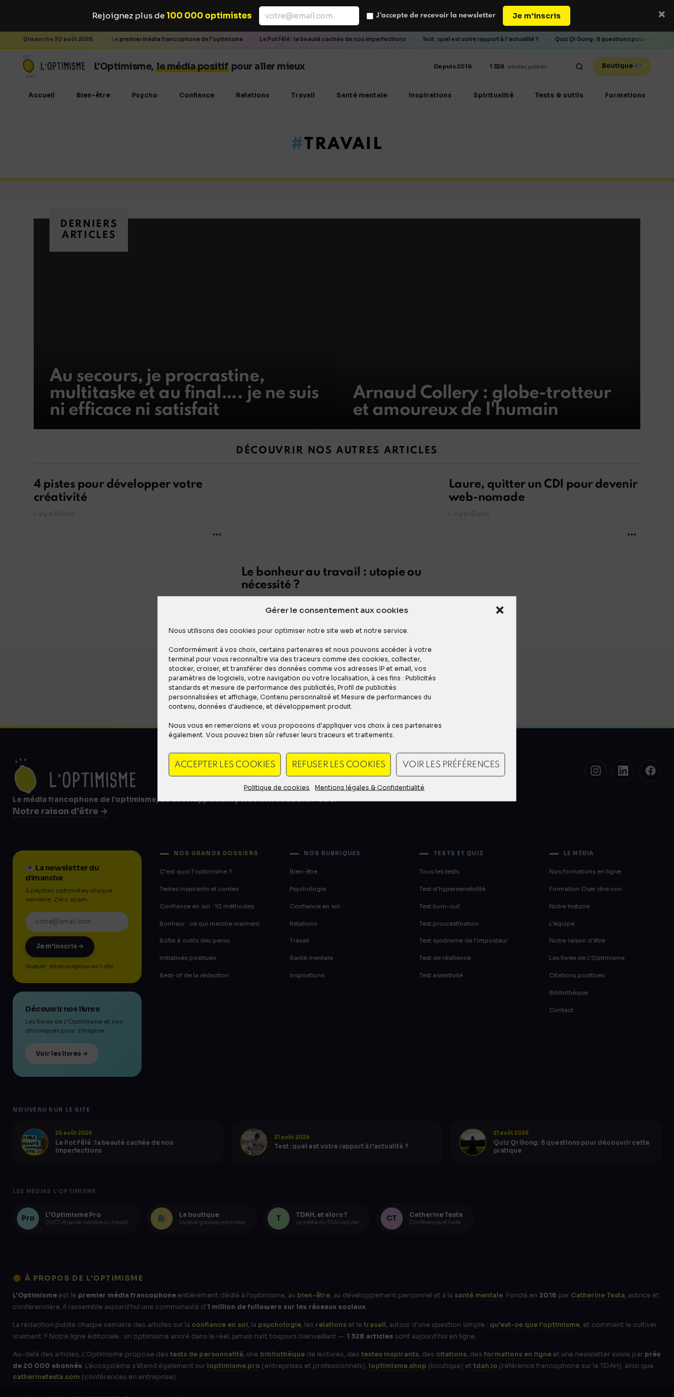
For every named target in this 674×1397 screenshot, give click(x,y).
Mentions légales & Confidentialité (369, 787)
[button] (500, 610)
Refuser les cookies (338, 764)
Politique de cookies (277, 787)
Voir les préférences (451, 764)
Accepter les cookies (224, 764)
